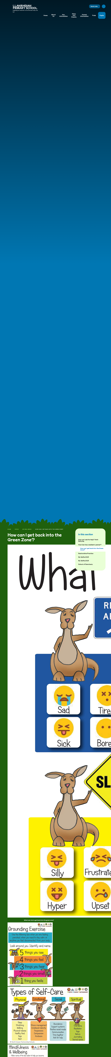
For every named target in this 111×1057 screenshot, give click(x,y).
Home (9, 529)
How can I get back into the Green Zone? (49, 529)
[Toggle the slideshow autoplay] (106, 516)
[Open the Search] (103, 6)
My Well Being (27, 529)
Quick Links (94, 6)
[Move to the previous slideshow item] (98, 516)
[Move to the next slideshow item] (102, 516)
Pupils (17, 529)
